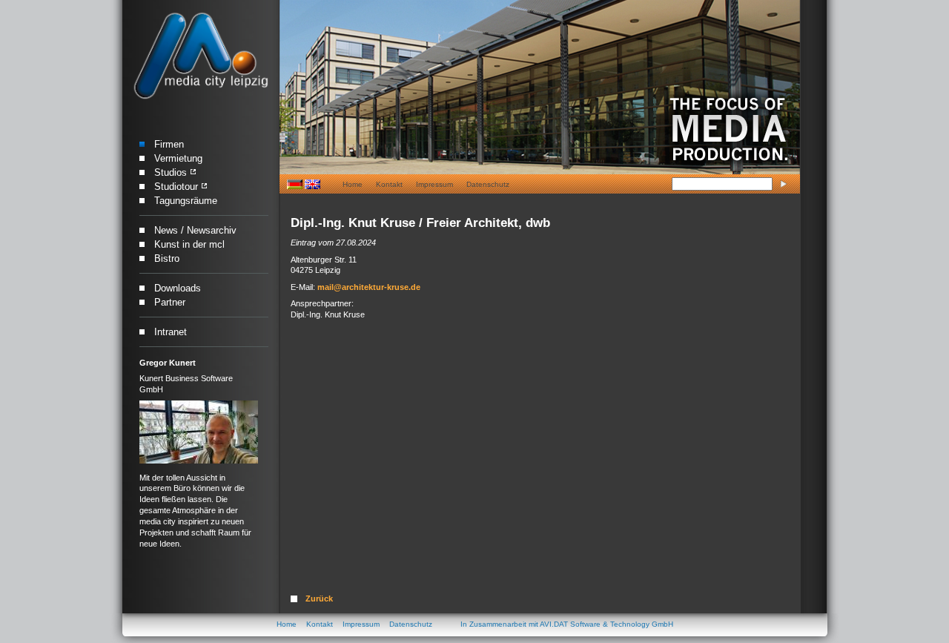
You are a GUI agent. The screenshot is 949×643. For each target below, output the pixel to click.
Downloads (177, 288)
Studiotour (176, 186)
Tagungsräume (185, 200)
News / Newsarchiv (195, 230)
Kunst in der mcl (189, 244)
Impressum (434, 184)
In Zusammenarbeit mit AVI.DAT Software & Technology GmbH (566, 624)
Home (353, 184)
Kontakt (389, 184)
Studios (170, 172)
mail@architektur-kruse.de (368, 287)
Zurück (319, 598)
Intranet (170, 331)
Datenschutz (487, 184)
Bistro (166, 258)
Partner (169, 302)
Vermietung (178, 158)
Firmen (169, 144)
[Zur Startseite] (200, 56)
